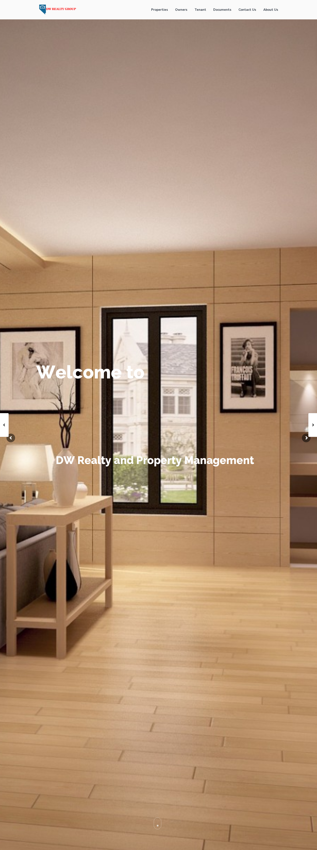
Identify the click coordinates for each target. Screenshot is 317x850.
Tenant (200, 10)
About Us (270, 10)
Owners (181, 10)
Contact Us (247, 10)
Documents (222, 10)
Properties (159, 10)
